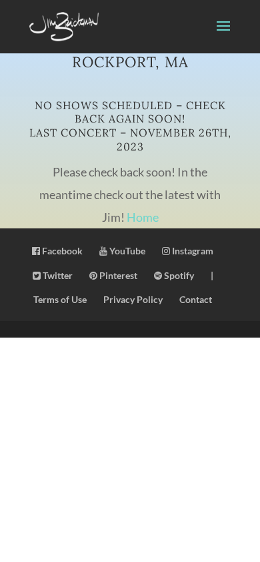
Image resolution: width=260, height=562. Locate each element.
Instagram (191, 250)
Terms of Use (60, 299)
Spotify (178, 275)
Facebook (61, 250)
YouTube (126, 250)
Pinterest (117, 275)
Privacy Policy (133, 299)
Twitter (57, 275)
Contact (195, 299)
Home (143, 217)
